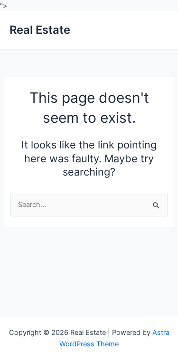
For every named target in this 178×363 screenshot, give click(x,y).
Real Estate (39, 30)
